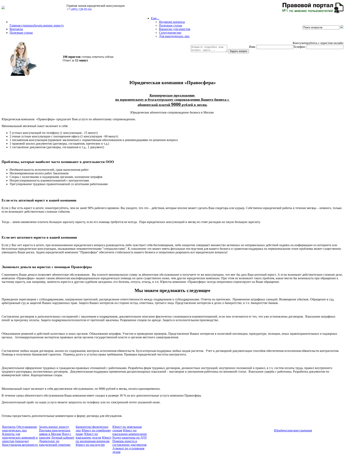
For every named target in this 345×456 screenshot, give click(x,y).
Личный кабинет (62, 437)
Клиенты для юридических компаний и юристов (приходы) (20, 437)
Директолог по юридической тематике (54, 442)
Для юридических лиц (174, 36)
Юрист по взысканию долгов (88, 435)
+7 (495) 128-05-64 (78, 9)
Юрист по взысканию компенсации (129, 432)
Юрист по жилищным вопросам (93, 439)
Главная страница (22, 25)
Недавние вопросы (172, 22)
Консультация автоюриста (20, 444)
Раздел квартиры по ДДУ (129, 437)
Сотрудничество (170, 32)
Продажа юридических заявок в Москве (54, 432)
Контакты (16, 29)
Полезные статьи (21, 32)
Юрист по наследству (90, 444)
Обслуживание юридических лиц (19, 428)
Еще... (155, 18)
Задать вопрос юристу (49, 25)
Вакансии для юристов (174, 29)
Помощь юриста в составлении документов (129, 442)
